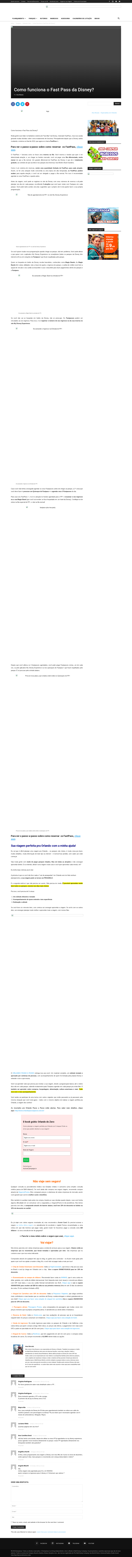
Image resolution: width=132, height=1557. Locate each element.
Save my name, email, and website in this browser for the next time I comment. (38, 1522)
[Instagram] (112, 1)
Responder (21, 1387)
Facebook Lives (54, 1)
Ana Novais (19, 94)
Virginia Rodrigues (25, 1381)
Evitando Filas (27, 23)
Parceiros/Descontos (33, 1)
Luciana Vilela (23, 1424)
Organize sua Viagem (66, 1)
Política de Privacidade (80, 1)
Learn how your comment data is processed (51, 1532)
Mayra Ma (21, 1407)
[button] (118, 19)
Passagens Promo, (35, 1307)
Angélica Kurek (23, 1452)
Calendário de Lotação (82, 18)
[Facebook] (109, 1)
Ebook (97, 18)
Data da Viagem (28, 1150)
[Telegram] (116, 1)
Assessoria (65, 18)
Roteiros (43, 18)
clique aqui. (69, 1236)
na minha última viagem (24, 1225)
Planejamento (18, 18)
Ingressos (54, 18)
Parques (32, 18)
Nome (25, 1134)
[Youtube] (119, 1)
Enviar (26, 1160)
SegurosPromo (24, 1192)
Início (12, 23)
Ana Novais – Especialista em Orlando (104, 113)
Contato (23, 1)
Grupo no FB (44, 1)
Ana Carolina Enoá (25, 1435)
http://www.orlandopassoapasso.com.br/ (29, 1111)
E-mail (25, 1142)
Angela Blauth (23, 1466)
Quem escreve (15, 1)
